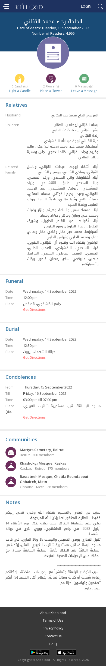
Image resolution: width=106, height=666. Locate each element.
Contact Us (53, 636)
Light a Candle (20, 91)
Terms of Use (53, 620)
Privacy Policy (53, 628)
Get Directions (34, 310)
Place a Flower (51, 91)
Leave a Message (84, 91)
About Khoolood (53, 612)
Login (86, 6)
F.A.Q (53, 644)
